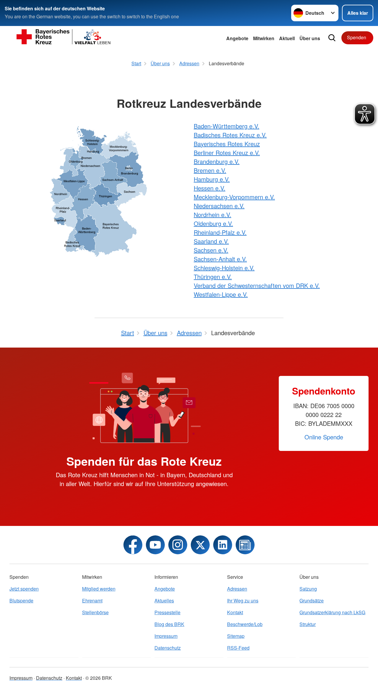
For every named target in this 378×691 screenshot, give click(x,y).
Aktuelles (164, 600)
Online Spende (323, 437)
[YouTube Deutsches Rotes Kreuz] (155, 544)
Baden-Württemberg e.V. (226, 126)
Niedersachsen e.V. (219, 205)
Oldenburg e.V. (213, 223)
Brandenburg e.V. (216, 161)
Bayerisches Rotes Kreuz (227, 143)
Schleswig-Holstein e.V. (224, 267)
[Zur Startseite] (64, 37)
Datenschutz (167, 647)
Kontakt (235, 612)
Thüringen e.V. (213, 276)
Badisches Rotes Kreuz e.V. (230, 135)
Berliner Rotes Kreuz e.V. (227, 152)
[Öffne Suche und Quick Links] (332, 38)
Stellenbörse (95, 612)
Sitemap (236, 636)
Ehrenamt (92, 600)
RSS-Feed (238, 647)
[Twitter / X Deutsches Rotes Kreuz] (200, 544)
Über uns (309, 38)
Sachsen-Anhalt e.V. (220, 259)
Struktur (307, 624)
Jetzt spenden (24, 588)
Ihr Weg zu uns (242, 600)
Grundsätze (311, 600)
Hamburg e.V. (212, 179)
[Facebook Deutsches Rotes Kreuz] (132, 544)
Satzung (308, 588)
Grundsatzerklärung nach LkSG (332, 612)
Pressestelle (167, 612)
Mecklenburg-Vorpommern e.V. (234, 197)
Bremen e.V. (210, 170)
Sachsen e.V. (211, 250)
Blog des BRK (169, 624)
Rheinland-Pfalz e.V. (220, 232)
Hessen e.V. (209, 188)
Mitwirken (263, 38)
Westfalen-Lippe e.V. (221, 294)
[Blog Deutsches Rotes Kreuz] (245, 544)
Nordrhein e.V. (212, 214)
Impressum (165, 636)
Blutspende (21, 600)
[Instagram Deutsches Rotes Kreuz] (177, 544)
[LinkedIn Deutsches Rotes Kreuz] (222, 544)
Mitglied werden (98, 588)
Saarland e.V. (211, 241)
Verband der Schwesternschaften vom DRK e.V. (257, 285)
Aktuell (287, 38)
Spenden (356, 37)
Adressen (237, 588)
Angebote (237, 38)
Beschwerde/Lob (245, 624)
